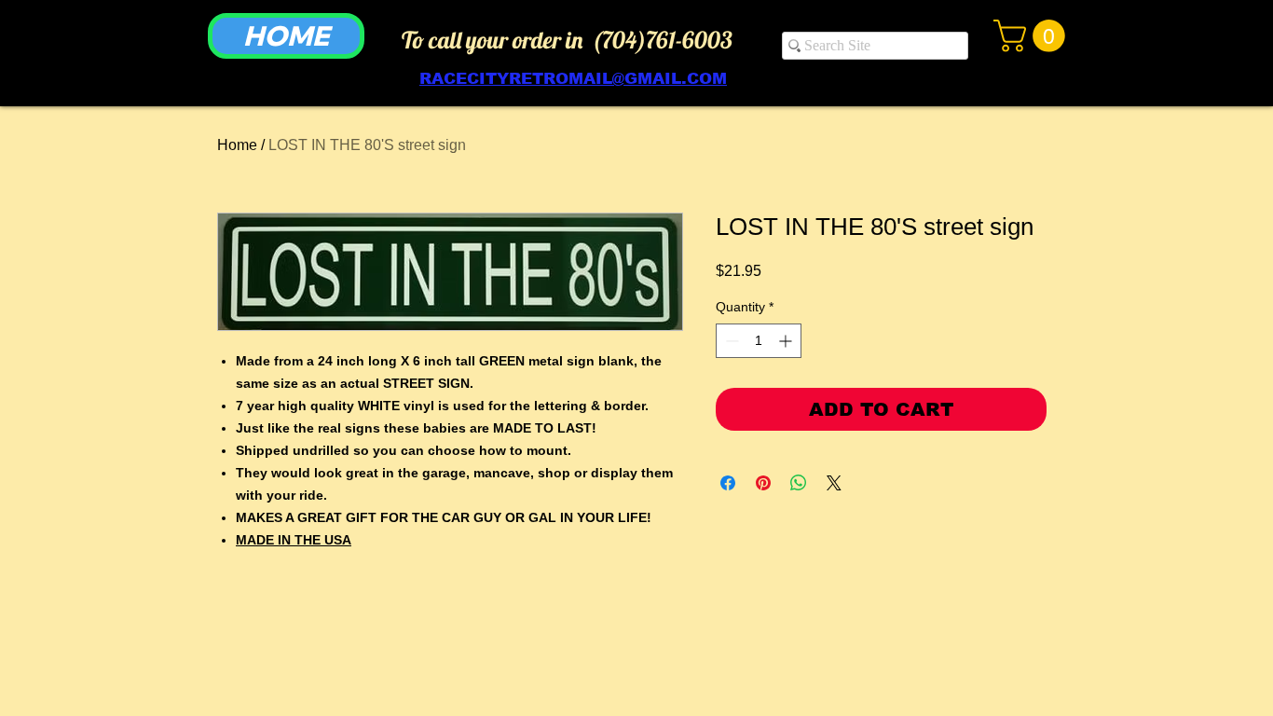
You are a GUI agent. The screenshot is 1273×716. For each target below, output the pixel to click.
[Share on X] (834, 483)
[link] (1033, 36)
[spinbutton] (758, 340)
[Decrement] (730, 340)
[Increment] (787, 340)
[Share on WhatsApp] (798, 483)
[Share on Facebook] (728, 483)
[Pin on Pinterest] (763, 483)
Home (237, 145)
